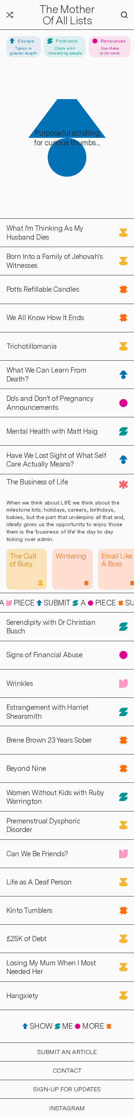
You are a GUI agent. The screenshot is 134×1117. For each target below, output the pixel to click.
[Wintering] (72, 569)
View (7, 222)
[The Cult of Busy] (26, 569)
